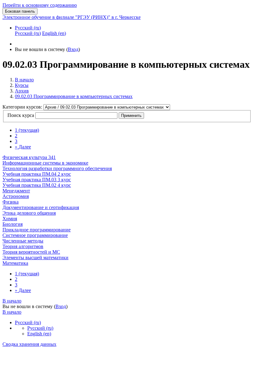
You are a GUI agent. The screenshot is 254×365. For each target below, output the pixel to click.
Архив (22, 90)
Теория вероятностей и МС (31, 252)
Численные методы (22, 240)
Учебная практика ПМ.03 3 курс (36, 179)
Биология (12, 224)
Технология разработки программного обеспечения (57, 168)
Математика (15, 263)
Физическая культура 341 (29, 157)
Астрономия (15, 196)
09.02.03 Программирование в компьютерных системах (74, 96)
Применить (131, 115)
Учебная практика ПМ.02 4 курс (36, 185)
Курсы (21, 85)
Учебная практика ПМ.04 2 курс (36, 174)
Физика (10, 201)
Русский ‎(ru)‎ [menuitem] (28, 33)
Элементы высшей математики (35, 257)
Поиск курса (20, 115)
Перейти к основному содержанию (39, 5)
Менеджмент (16, 190)
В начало (24, 79)
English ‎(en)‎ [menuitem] (54, 33)
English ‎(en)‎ (39, 333)
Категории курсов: (22, 107)
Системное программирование (35, 235)
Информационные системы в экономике (45, 162)
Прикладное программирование (36, 229)
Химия (9, 218)
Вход (73, 49)
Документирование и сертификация (40, 207)
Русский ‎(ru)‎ (28, 27)
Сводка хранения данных (29, 344)
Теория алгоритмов (22, 246)
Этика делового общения (29, 213)
